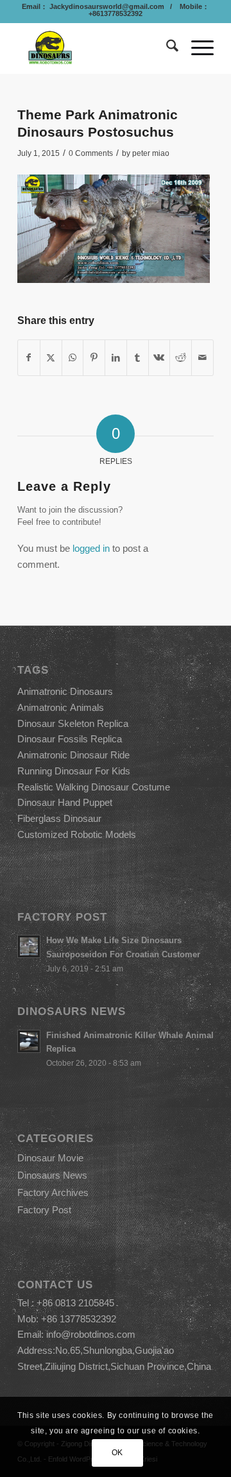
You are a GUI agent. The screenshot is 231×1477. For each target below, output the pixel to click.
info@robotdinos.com (90, 1334)
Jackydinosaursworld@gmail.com (105, 6)
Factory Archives (53, 1192)
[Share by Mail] (202, 357)
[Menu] (196, 48)
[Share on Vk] (159, 357)
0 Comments (91, 153)
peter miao (150, 153)
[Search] (165, 48)
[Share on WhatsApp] (72, 357)
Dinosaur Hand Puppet (64, 802)
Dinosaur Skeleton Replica (72, 723)
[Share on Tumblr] (137, 357)
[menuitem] (165, 48)
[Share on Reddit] (180, 357)
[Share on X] (51, 357)
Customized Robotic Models (76, 834)
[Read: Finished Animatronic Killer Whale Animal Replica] (28, 1041)
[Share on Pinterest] (94, 357)
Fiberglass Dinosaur (59, 818)
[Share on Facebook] (29, 357)
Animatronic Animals (60, 707)
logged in (91, 548)
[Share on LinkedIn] (115, 357)
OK (117, 1452)
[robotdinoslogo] (96, 48)
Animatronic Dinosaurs (65, 691)
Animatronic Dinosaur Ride (73, 754)
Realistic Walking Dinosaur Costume (93, 786)
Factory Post (44, 1209)
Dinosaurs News (52, 1175)
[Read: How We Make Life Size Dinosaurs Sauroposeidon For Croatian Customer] (28, 946)
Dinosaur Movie (50, 1157)
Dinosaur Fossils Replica (69, 738)
